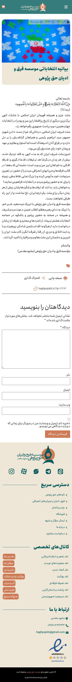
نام (68, 375)
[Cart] (3, 6)
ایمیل (66, 389)
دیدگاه (65, 327)
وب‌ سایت (64, 404)
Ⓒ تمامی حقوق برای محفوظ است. (36, 672)
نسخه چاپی (56, 278)
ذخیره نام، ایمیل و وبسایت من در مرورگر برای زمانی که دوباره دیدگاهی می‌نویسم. (39, 425)
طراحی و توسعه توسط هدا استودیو (36, 677)
